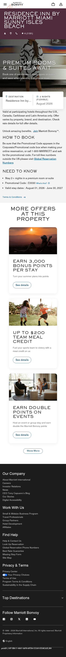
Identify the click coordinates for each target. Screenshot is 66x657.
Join (35, 131)
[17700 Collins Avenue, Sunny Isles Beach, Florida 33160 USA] (11, 33)
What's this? (41, 183)
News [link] (5, 490)
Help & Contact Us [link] (12, 541)
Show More (33, 451)
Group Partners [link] (10, 520)
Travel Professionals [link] (13, 517)
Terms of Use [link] (9, 578)
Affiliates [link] (7, 527)
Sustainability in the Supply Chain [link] (19, 585)
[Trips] (53, 4)
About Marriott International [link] (16, 479)
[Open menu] (5, 4)
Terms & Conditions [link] (12, 197)
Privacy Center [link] (10, 571)
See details (22, 285)
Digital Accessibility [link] (12, 500)
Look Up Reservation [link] (13, 544)
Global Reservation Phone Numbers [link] (21, 547)
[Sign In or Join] (60, 4)
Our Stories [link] (8, 496)
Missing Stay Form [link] (12, 554)
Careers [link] (7, 483)
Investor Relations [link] (12, 486)
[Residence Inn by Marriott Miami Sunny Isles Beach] (5, 33)
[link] (16, 575)
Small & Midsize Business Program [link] (20, 513)
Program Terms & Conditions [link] (17, 581)
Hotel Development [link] (12, 523)
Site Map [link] (7, 557)
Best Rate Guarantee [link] (13, 551)
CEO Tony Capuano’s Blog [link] (16, 493)
